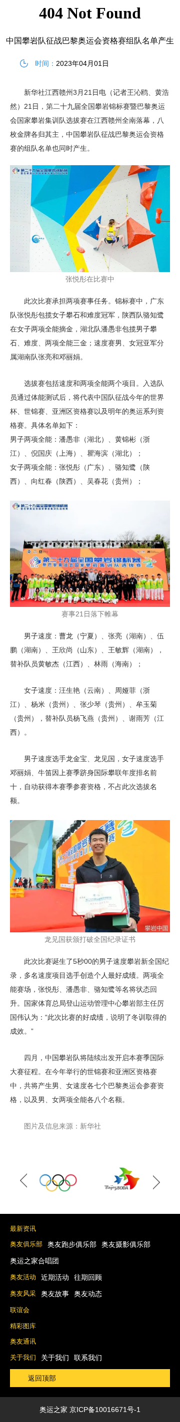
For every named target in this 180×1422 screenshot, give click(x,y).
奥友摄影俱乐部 (126, 1244)
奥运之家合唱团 (34, 1261)
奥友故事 (55, 1294)
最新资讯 (23, 1228)
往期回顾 (88, 1277)
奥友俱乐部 (26, 1244)
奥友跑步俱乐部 (72, 1244)
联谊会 (20, 1310)
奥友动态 (88, 1294)
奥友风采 (23, 1293)
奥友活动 (23, 1277)
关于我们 (23, 1357)
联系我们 (88, 1358)
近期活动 (55, 1277)
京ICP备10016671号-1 (105, 1410)
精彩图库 (23, 1326)
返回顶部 (42, 1378)
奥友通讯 (23, 1341)
